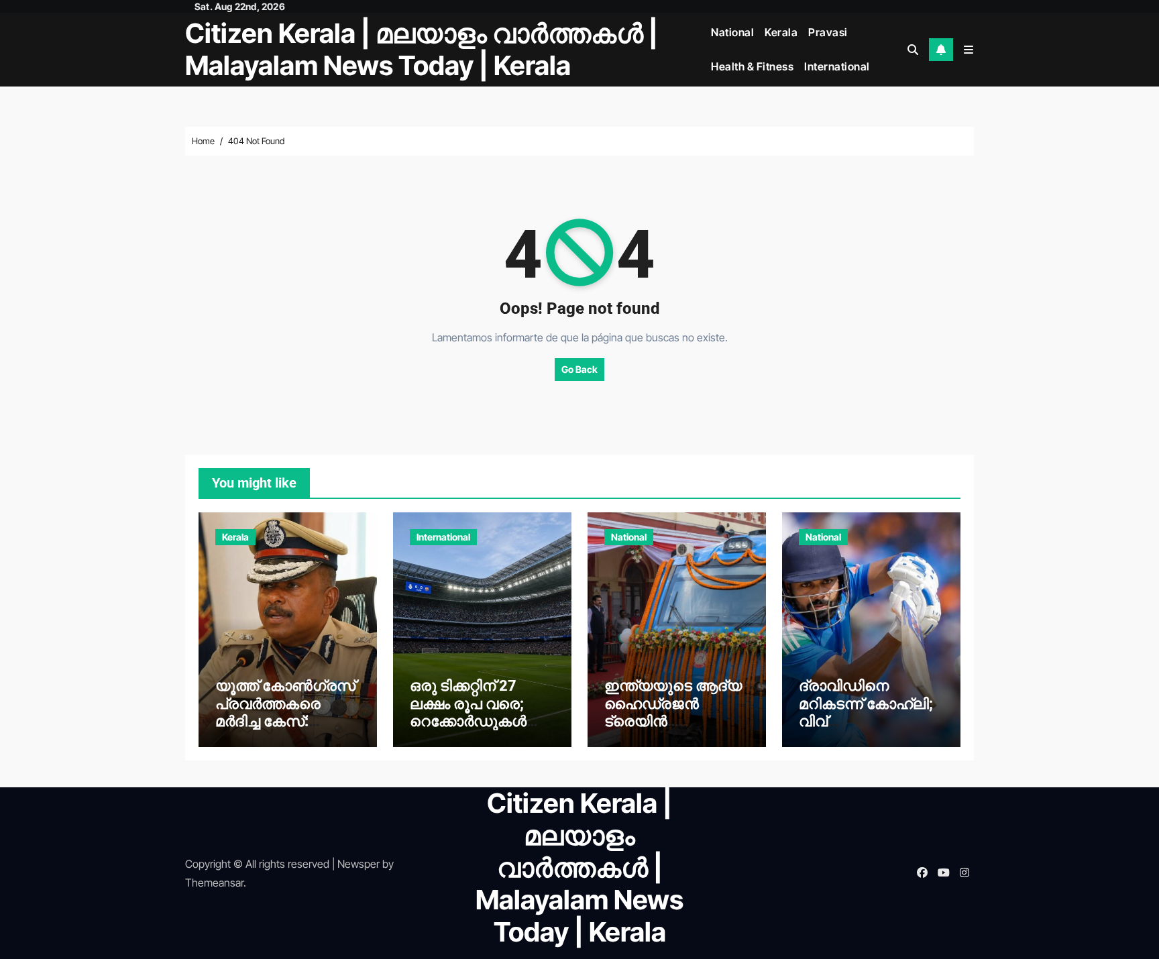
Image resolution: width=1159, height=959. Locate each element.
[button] (968, 50)
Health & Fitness (752, 66)
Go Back (579, 369)
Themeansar (214, 882)
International (837, 66)
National (732, 32)
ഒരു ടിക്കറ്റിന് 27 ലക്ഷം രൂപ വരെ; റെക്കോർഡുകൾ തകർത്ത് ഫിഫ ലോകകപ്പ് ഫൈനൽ (480, 721)
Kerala (781, 32)
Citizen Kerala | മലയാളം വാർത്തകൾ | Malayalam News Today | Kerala (421, 49)
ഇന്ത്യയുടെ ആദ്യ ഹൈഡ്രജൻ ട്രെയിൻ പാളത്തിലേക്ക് (673, 712)
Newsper (358, 863)
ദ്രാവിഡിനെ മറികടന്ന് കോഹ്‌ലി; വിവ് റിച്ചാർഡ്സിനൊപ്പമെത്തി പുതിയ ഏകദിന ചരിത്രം (866, 730)
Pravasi (828, 32)
